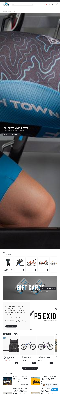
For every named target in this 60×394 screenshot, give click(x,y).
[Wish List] (52, 4)
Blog (15, 11)
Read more (15, 385)
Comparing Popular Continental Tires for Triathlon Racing (48, 379)
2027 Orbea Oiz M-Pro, (44, 357)
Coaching (5, 11)
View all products (29, 368)
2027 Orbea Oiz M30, (26, 357)
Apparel (25, 8)
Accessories (18, 8)
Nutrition (31, 8)
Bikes (4, 8)
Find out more (11, 326)
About (9, 11)
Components (10, 8)
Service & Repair (39, 8)
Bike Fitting (52, 8)
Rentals (46, 8)
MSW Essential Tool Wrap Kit (10, 358)
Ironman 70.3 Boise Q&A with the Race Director (20, 378)
